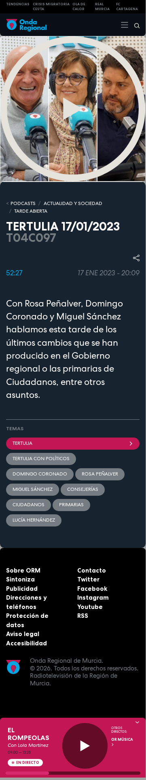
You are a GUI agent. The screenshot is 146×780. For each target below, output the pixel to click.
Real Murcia (102, 6)
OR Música (122, 739)
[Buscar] (134, 24)
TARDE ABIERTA (30, 211)
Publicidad (22, 588)
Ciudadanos (28, 504)
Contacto (91, 570)
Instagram (93, 597)
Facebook (92, 588)
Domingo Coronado (40, 474)
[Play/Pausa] (85, 746)
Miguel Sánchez (33, 489)
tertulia (22, 443)
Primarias (71, 504)
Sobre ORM (23, 570)
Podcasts (23, 203)
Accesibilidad (26, 643)
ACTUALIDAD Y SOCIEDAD (73, 203)
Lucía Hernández (34, 520)
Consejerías (82, 489)
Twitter (88, 579)
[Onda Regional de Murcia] (26, 24)
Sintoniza (20, 579)
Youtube (90, 607)
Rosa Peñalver (100, 474)
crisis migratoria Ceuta (51, 6)
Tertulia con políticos (41, 458)
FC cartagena (127, 6)
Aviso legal (22, 634)
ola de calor (78, 6)
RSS (82, 615)
